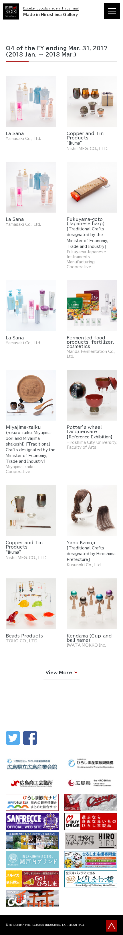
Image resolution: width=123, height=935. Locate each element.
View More (58, 672)
